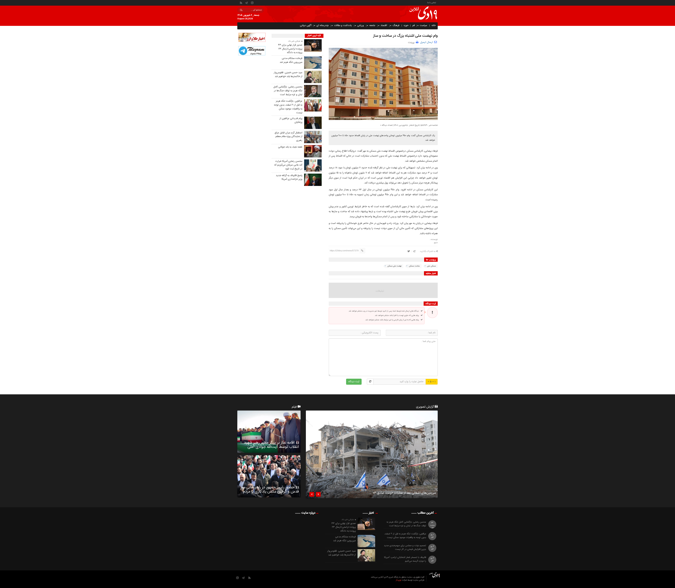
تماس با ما (431, 2)
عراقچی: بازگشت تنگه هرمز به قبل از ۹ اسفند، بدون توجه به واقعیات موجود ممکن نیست (288, 107)
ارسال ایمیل (426, 42)
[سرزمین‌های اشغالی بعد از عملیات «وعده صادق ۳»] (372, 454)
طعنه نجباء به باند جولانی (290, 147)
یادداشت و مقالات (343, 25)
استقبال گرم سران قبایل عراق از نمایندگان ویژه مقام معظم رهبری (288, 137)
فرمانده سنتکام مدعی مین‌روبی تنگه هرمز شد (291, 60)
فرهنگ (396, 25)
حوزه (406, 25)
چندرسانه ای (322, 25)
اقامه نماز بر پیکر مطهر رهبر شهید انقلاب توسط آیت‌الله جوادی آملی (271, 445)
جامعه (372, 25)
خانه (434, 25)
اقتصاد (384, 25)
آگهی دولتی (305, 25)
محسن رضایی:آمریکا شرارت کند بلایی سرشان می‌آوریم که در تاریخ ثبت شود (288, 165)
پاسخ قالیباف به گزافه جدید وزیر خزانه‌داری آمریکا (289, 177)
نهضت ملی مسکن (394, 266)
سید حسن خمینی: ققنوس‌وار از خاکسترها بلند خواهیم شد (288, 75)
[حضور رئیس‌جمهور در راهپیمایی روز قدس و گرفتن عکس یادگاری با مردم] (269, 476)
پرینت (412, 42)
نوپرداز (398, 580)
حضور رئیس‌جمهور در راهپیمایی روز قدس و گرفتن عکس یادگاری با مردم (269, 489)
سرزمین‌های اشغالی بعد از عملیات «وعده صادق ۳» (404, 493)
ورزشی (360, 25)
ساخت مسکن (414, 266)
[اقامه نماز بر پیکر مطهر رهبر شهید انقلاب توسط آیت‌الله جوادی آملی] (269, 432)
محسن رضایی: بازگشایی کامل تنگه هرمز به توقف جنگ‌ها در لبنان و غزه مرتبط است (287, 91)
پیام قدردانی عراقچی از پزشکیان (290, 120)
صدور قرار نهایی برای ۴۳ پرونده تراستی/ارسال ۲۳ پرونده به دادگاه (290, 49)
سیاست (423, 25)
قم (413, 25)
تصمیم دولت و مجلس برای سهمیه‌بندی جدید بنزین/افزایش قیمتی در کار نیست (405, 547)
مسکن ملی (431, 266)
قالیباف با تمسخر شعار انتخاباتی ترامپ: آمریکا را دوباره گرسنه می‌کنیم (405, 559)
